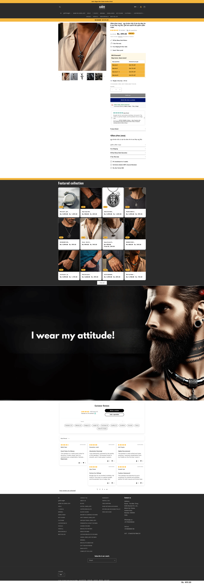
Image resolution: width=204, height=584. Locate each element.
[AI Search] (202, 292)
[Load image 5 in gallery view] (98, 76)
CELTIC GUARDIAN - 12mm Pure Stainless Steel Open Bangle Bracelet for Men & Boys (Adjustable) (108, 274)
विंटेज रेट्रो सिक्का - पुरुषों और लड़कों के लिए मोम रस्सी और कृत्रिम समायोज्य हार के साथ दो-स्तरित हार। (130, 274)
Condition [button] (122, 425)
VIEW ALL (60, 528)
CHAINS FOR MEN (85, 526)
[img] (65, 445)
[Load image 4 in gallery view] (90, 76)
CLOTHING (61, 520)
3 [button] (102, 489)
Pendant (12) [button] (68, 425)
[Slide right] (104, 76)
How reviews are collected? (67, 490)
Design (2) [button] (87, 425)
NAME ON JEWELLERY (64, 503)
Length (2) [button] (95, 425)
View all (102, 283)
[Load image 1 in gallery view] (65, 76)
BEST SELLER (62, 534)
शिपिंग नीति (101, 580)
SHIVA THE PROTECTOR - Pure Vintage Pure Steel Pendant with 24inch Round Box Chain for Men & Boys (108, 211)
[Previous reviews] (112, 118)
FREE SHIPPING (106, 503)
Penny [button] (137, 425)
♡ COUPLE (61, 509)
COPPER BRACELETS (86, 509)
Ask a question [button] (114, 414)
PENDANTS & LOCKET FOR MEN (88, 523)
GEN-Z (60, 506)
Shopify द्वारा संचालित (74, 580)
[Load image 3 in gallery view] (82, 76)
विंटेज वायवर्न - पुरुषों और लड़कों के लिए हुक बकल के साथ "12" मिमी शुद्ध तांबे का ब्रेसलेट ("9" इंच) (64, 211)
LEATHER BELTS (62, 523)
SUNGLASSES (62, 514)
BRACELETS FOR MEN (86, 528)
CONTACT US (83, 498)
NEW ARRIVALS (62, 531)
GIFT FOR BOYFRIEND (86, 545)
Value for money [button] (102, 428)
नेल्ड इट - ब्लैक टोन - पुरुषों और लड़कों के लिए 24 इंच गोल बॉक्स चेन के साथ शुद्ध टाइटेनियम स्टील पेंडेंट (86, 242)
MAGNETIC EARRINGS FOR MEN (89, 514)
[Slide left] (60, 76)
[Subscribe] (114, 560)
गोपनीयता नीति (89, 580)
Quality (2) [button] (114, 425)
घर (58, 498)
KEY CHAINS (61, 517)
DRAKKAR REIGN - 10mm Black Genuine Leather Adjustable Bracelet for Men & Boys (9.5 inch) (130, 242)
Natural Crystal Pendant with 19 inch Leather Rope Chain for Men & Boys (108, 242)
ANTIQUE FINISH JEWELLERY (88, 520)
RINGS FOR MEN (84, 531)
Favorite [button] (130, 425)
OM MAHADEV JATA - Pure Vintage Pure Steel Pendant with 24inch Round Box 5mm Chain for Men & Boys (64, 242)
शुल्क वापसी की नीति (82, 580)
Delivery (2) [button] (78, 425)
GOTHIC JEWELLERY (85, 506)
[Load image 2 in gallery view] (74, 76)
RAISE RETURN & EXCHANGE (110, 506)
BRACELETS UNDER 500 (86, 542)
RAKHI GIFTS (83, 548)
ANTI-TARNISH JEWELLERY (87, 517)
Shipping (120, 36)
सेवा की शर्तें (96, 580)
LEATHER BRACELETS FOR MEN (88, 534)
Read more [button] (64, 459)
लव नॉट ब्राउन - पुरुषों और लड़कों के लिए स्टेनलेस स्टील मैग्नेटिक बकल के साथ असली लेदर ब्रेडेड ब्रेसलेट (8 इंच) (64, 274)
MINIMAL (60, 512)
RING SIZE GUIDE (107, 512)
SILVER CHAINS (84, 512)
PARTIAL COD (106, 500)
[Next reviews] (144, 118)
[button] (60, 7)
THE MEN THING (65, 580)
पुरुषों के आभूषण (61, 500)
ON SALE (60, 526)
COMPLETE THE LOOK (86, 551)
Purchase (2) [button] (104, 425)
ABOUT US (83, 500)
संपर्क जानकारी (106, 580)
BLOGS (82, 503)
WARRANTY (105, 498)
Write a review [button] (114, 410)
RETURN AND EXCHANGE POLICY (111, 509)
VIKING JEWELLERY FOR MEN (88, 537)
